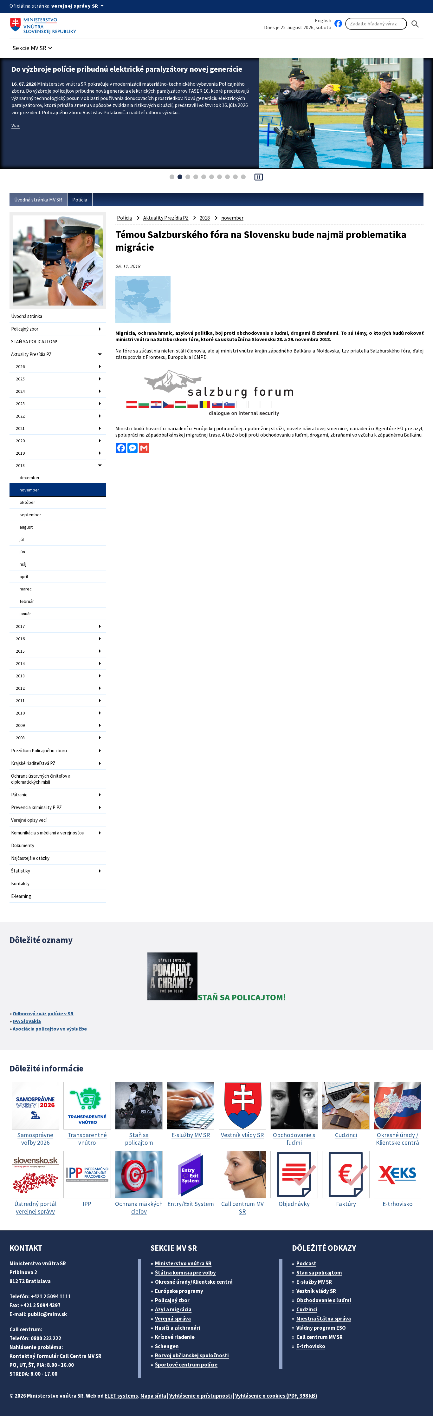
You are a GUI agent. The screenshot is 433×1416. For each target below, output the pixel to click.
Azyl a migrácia (173, 1309)
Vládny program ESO (321, 1327)
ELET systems (121, 1395)
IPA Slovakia (27, 1021)
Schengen (167, 1346)
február (27, 601)
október (27, 502)
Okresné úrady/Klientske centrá (194, 1281)
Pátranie (19, 795)
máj (23, 564)
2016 (20, 639)
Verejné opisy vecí (29, 820)
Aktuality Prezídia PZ (31, 354)
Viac (15, 135)
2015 (20, 651)
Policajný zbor (24, 329)
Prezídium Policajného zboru (39, 751)
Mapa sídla (153, 1395)
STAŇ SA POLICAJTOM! (34, 342)
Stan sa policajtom (319, 1272)
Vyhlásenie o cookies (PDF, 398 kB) (276, 1395)
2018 (20, 465)
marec (26, 589)
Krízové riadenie (175, 1337)
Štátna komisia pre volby (185, 1272)
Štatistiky (20, 871)
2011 (20, 700)
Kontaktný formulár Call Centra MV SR (55, 1356)
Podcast (306, 1263)
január (25, 613)
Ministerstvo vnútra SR (183, 1263)
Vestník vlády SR (316, 1291)
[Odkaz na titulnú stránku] (44, 24)
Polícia (79, 199)
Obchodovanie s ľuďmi (323, 1300)
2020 (20, 441)
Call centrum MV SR (319, 1337)
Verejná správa (173, 1318)
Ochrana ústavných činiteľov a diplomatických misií (40, 779)
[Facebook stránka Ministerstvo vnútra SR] (338, 24)
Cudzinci (306, 1309)
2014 (20, 663)
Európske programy (179, 1291)
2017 (20, 626)
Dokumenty (22, 845)
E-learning (21, 896)
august (26, 527)
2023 (20, 403)
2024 (20, 391)
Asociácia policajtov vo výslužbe (50, 1028)
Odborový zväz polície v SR (43, 1013)
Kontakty (20, 883)
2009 (20, 725)
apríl (24, 576)
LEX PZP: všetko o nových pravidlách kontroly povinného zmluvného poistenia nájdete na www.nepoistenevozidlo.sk (126, 74)
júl (22, 539)
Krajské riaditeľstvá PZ (33, 763)
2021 (20, 428)
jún (22, 552)
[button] (33, 46)
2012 (20, 688)
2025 (20, 379)
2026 (20, 366)
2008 (20, 738)
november (29, 490)
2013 (20, 676)
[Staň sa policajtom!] (172, 977)
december (30, 477)
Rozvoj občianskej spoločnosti (192, 1355)
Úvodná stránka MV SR (38, 199)
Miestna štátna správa (323, 1318)
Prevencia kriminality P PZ (36, 807)
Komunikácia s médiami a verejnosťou (47, 833)
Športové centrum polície (186, 1364)
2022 (20, 416)
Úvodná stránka (26, 316)
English (323, 20)
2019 (20, 453)
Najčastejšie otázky (30, 858)
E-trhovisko (310, 1346)
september (30, 514)
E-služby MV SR (314, 1281)
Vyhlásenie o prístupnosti (200, 1395)
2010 (20, 713)
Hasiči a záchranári (177, 1327)
